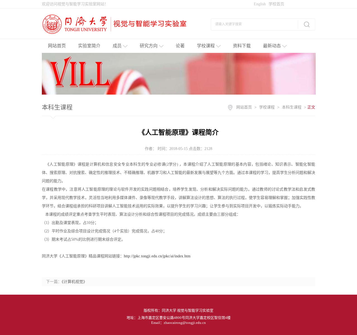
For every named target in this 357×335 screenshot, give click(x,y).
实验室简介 (89, 45)
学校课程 (206, 45)
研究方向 (149, 45)
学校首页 (276, 4)
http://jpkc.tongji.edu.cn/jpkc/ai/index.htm (157, 256)
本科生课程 (291, 107)
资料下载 (242, 45)
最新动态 (272, 45)
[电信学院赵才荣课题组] (116, 24)
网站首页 (57, 45)
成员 (117, 45)
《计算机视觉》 (74, 282)
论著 (180, 45)
